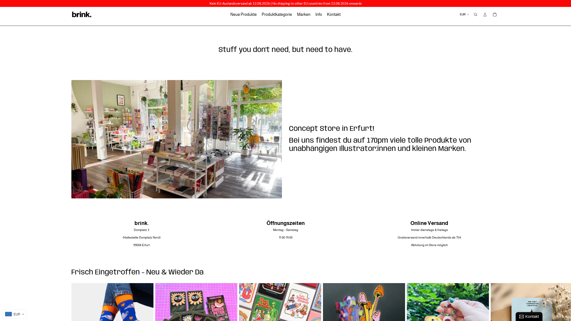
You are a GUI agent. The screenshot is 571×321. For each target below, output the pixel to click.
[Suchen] (475, 14)
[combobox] (14, 314)
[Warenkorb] (495, 14)
